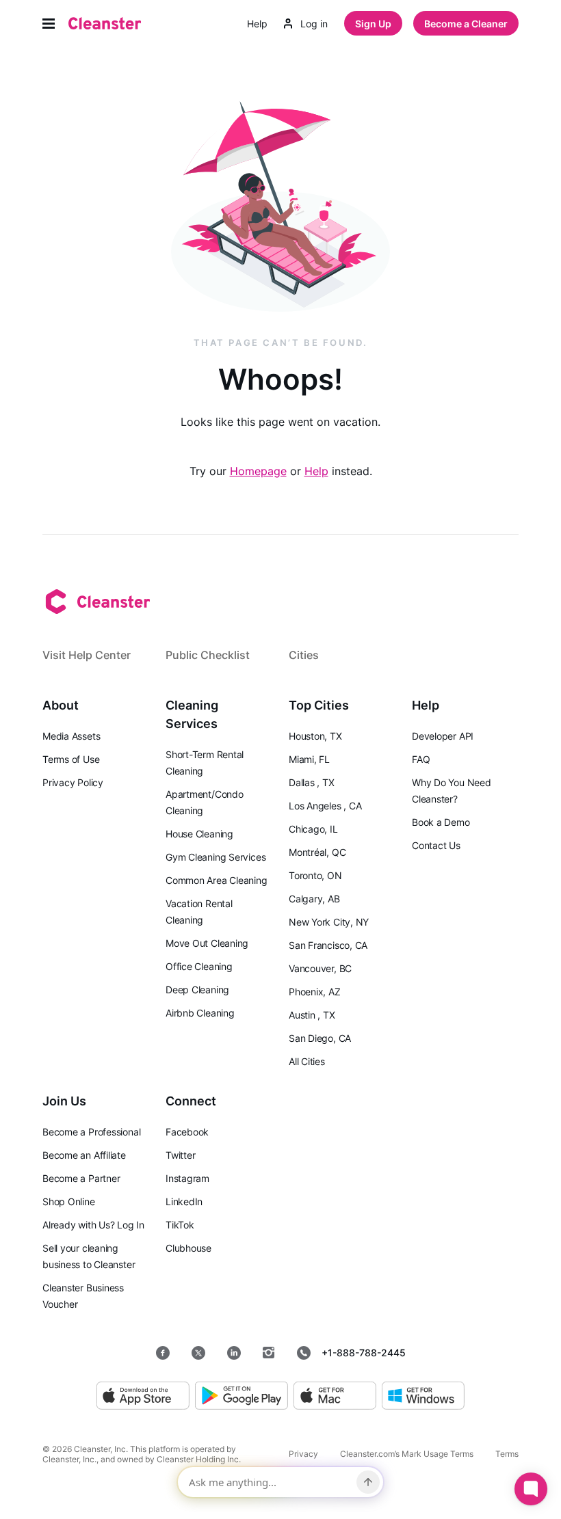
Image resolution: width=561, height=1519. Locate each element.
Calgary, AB (314, 898)
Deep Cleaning (197, 989)
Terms (507, 1454)
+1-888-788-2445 (364, 1352)
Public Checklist (208, 655)
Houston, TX (315, 736)
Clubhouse (188, 1248)
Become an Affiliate (84, 1155)
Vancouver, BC (320, 968)
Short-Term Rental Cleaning (205, 763)
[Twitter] (198, 1353)
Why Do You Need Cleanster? (451, 791)
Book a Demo (441, 822)
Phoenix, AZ (315, 991)
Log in (314, 23)
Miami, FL (309, 759)
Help (257, 23)
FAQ (421, 759)
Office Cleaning (199, 966)
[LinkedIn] (234, 1353)
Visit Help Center (86, 655)
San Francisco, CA (328, 945)
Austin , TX (312, 1015)
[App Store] (143, 1396)
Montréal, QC (317, 852)
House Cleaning (199, 833)
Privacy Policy (72, 782)
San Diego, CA (320, 1038)
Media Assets (71, 736)
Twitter (180, 1155)
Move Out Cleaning (207, 943)
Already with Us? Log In (93, 1225)
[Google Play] (241, 1396)
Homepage (258, 471)
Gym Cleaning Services (215, 857)
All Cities (307, 1061)
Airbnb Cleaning (200, 1013)
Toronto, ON (315, 875)
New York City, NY (329, 922)
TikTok (180, 1225)
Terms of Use (70, 759)
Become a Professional (91, 1132)
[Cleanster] (104, 23)
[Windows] (423, 1396)
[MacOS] (334, 1396)
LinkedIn (184, 1201)
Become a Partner (81, 1178)
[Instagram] (269, 1353)
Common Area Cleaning (217, 880)
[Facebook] (163, 1353)
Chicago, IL (313, 829)
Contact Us (436, 845)
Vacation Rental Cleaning (199, 912)
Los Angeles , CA (325, 805)
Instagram (187, 1178)
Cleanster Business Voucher (83, 1296)
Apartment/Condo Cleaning (205, 802)
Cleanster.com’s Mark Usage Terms (406, 1454)
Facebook (187, 1132)
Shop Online (68, 1201)
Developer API (442, 736)
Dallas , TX (312, 782)
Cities (304, 655)
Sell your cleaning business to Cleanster (88, 1256)
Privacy (303, 1454)
